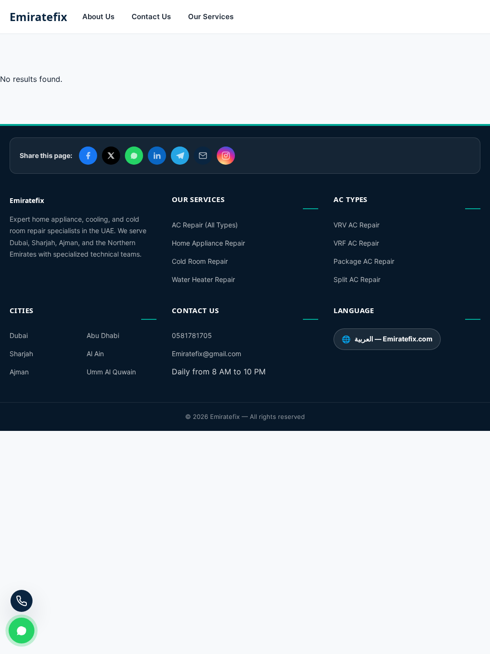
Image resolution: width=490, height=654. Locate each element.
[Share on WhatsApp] (134, 156)
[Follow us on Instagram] (226, 156)
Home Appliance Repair (208, 243)
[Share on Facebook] (88, 156)
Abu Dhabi (103, 335)
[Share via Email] (203, 156)
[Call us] (22, 601)
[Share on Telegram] (180, 156)
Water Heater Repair (203, 279)
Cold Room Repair (200, 261)
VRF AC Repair (356, 243)
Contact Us (151, 16)
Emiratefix (38, 16)
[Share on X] (111, 156)
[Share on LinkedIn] (157, 156)
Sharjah (21, 354)
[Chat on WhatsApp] (21, 630)
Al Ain (95, 354)
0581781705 (192, 335)
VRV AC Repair (356, 225)
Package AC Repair (364, 261)
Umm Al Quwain (111, 372)
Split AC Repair (357, 279)
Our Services (211, 16)
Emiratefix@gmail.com (206, 354)
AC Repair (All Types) (205, 225)
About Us (98, 16)
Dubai (19, 335)
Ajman (19, 372)
